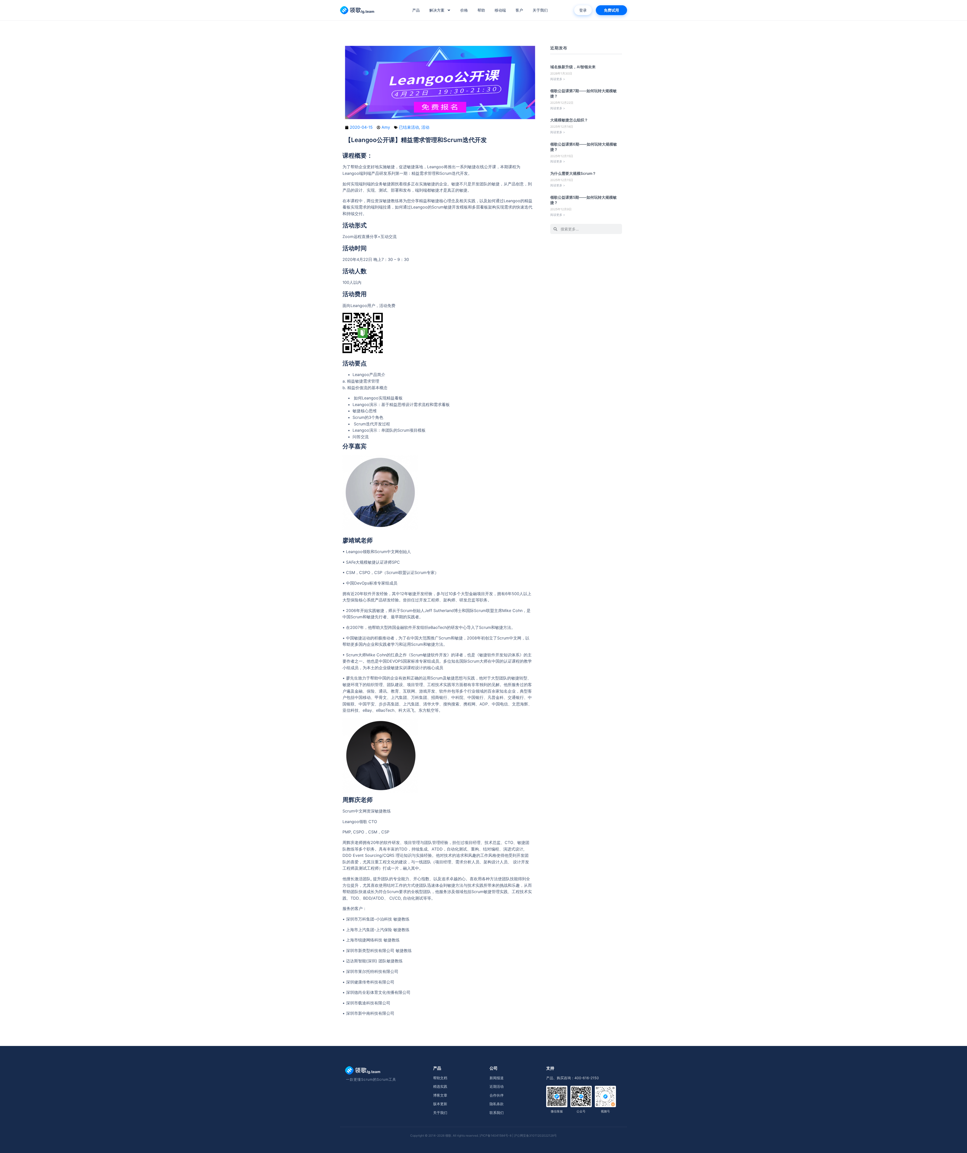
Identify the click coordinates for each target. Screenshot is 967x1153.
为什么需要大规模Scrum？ (573, 173)
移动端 (500, 10)
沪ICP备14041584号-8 (495, 1135)
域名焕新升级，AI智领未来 (573, 66)
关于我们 (540, 10)
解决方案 (436, 10)
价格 (464, 10)
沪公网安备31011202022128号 (535, 1135)
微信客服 (557, 1111)
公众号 (580, 1111)
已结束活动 (409, 127)
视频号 (605, 1111)
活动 (425, 127)
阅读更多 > (557, 79)
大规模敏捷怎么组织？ (569, 120)
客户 (519, 10)
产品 (416, 10)
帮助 (481, 10)
